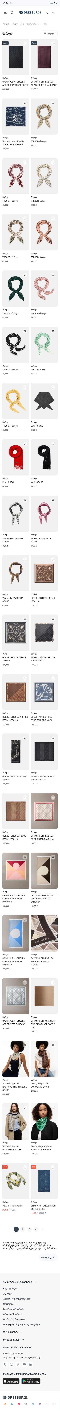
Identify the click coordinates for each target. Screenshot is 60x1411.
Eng (51, 2)
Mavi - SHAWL (37, 425)
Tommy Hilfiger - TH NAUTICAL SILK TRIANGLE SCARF (14, 1086)
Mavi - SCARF (37, 482)
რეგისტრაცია (10, 1288)
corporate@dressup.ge (30, 1357)
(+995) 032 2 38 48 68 (13, 1353)
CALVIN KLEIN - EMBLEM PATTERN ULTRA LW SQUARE (42, 961)
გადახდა (7, 1293)
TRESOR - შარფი (38, 141)
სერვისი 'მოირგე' (12, 1313)
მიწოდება (8, 1303)
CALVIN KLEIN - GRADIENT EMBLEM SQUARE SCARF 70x (43, 1024)
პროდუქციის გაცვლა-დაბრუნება (21, 1324)
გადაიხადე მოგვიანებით (16, 1298)
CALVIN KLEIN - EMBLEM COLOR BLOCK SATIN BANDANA (13, 898)
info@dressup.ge (10, 1357)
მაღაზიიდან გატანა (13, 1308)
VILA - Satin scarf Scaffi (12, 1205)
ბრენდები (7, 2)
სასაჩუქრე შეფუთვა (14, 1319)
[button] (30, 1282)
